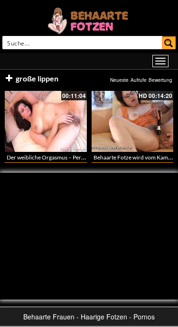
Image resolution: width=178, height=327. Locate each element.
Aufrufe (139, 80)
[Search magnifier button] (169, 42)
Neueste (119, 80)
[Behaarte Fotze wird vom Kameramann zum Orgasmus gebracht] (133, 121)
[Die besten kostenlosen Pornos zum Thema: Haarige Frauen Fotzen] (89, 20)
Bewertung (160, 80)
